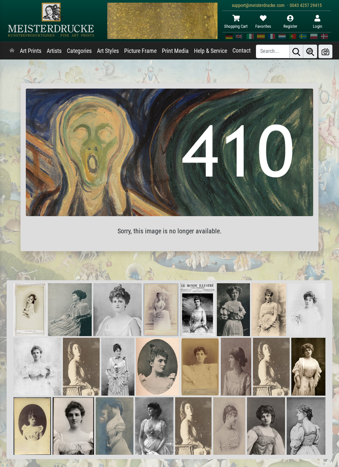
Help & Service (210, 51)
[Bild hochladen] (325, 51)
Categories (79, 51)
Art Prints (30, 51)
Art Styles (108, 51)
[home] (12, 51)
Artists (54, 51)
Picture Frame (140, 51)
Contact (241, 50)
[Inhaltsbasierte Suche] (310, 51)
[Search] (296, 51)
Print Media (175, 51)
